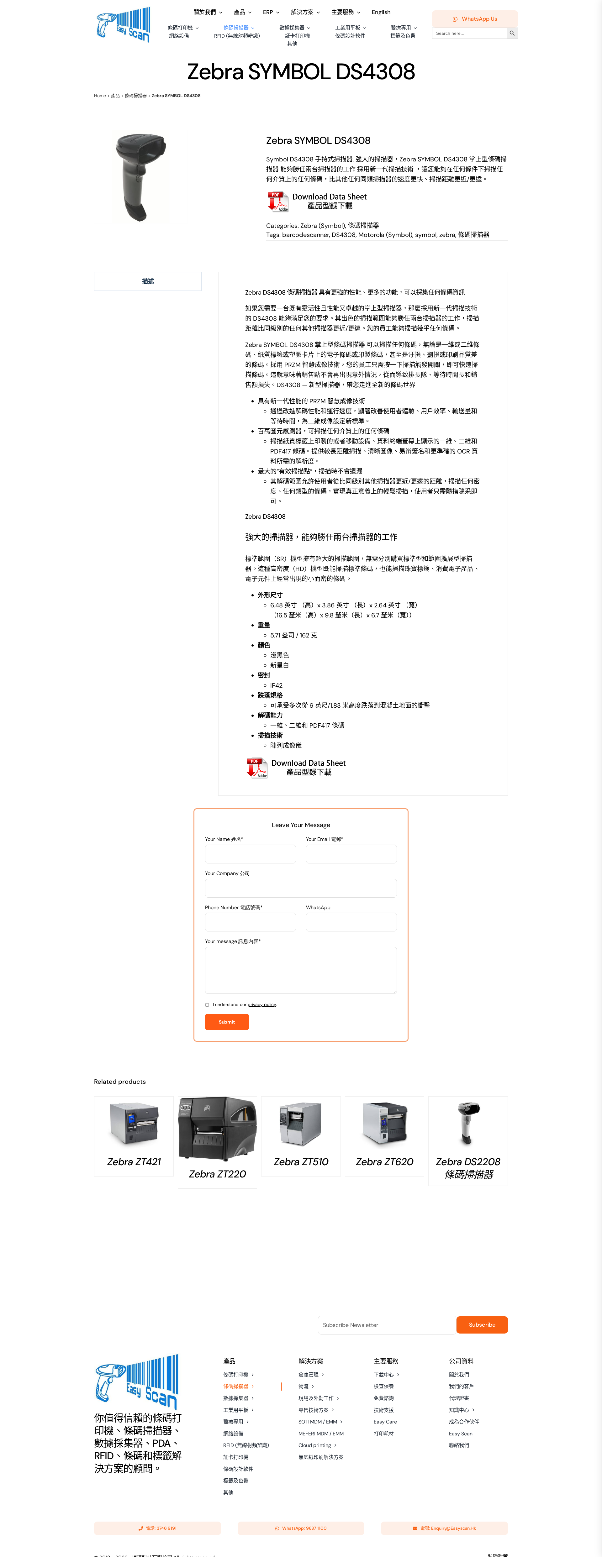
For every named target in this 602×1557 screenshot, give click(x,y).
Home (100, 95)
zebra (447, 235)
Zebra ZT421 (134, 1161)
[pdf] (297, 760)
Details (134, 1124)
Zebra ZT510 (301, 1161)
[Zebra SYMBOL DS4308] (141, 177)
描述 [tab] (148, 281)
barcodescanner (305, 235)
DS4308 (344, 235)
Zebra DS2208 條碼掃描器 (468, 1168)
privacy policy (262, 1004)
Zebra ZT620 (384, 1161)
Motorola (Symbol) (385, 235)
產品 (115, 95)
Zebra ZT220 (217, 1174)
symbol (425, 235)
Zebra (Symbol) (322, 226)
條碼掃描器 (136, 95)
